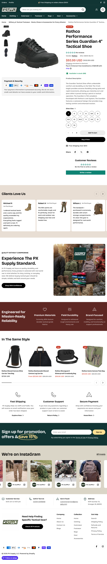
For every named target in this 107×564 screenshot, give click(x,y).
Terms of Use (81, 438)
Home (4, 22)
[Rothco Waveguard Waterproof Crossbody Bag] (67, 357)
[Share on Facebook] (75, 152)
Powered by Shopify (27, 553)
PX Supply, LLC (13, 553)
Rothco (74, 56)
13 (68, 125)
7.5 (74, 125)
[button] (70, 53)
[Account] (96, 9)
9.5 (68, 119)
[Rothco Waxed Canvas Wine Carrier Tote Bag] (13, 357)
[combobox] (53, 9)
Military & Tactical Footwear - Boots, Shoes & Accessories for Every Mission (37, 22)
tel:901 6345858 (39, 502)
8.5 (92, 114)
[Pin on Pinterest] (87, 152)
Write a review (85, 172)
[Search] (83, 9)
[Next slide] (102, 193)
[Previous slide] (96, 193)
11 (86, 119)
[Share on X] (81, 152)
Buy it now (86, 139)
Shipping (69, 63)
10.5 (80, 119)
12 (97, 119)
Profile (11, 2)
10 (74, 119)
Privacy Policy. (93, 438)
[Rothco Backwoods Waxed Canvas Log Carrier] (40, 357)
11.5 (92, 119)
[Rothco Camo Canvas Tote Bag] (93, 357)
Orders (4, 2)
